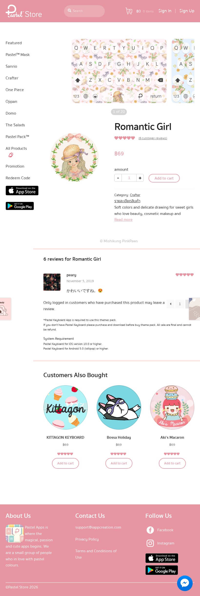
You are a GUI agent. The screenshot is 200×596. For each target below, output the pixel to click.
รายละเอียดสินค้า (127, 201)
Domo (11, 113)
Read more (123, 219)
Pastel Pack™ (17, 136)
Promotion (15, 166)
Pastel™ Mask (18, 54)
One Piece (15, 89)
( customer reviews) (153, 138)
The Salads (15, 125)
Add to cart (164, 178)
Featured (14, 43)
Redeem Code (18, 178)
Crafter (135, 195)
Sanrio (11, 66)
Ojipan (11, 101)
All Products (16, 148)
